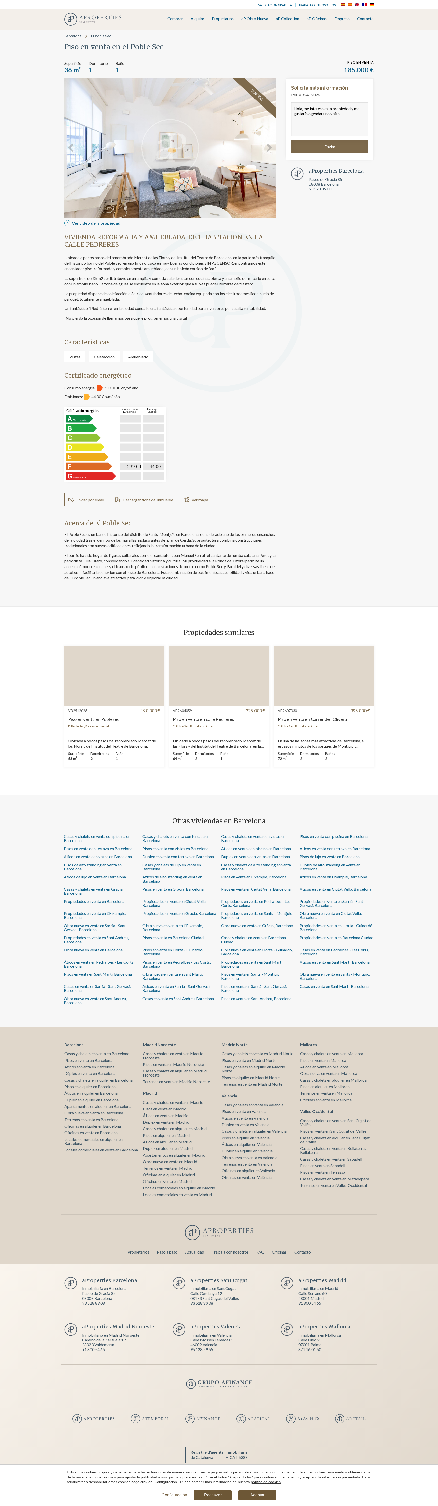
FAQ (260, 1251)
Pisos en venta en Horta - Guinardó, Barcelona (172, 951)
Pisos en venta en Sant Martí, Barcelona (98, 974)
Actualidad (194, 1251)
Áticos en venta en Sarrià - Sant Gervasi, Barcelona (176, 988)
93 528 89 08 (320, 188)
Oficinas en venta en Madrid (167, 1181)
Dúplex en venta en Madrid (166, 1122)
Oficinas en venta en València (247, 1177)
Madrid (150, 1093)
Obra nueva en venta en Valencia (249, 1157)
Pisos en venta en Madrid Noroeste (173, 1064)
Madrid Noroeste (159, 1044)
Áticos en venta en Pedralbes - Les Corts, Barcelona (99, 964)
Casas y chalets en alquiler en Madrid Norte (253, 1068)
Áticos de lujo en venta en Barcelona (95, 876)
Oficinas (279, 1251)
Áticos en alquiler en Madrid (167, 1141)
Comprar (175, 19)
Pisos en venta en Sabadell (322, 1165)
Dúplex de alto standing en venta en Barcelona (330, 866)
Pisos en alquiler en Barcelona (90, 1086)
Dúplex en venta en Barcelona (89, 1073)
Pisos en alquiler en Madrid (166, 1135)
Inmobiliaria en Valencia (211, 1335)
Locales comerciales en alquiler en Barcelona (93, 1141)
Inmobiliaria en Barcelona (104, 1288)
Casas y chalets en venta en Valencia (252, 1104)
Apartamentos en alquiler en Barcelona (97, 1106)
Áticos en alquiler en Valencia (247, 1144)
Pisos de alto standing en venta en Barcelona (93, 866)
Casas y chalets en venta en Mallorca (331, 1053)
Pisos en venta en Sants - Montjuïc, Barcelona (250, 976)
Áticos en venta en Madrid (165, 1115)
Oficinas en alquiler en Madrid (169, 1174)
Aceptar (257, 1495)
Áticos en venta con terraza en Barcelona (335, 848)
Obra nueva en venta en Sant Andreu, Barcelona (95, 1000)
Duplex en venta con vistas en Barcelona (255, 856)
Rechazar (213, 1495)
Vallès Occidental (316, 1111)
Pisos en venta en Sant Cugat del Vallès (333, 1131)
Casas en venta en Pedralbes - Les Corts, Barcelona (334, 951)
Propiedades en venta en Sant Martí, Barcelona (252, 964)
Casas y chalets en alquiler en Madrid (175, 1128)
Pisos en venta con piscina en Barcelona (334, 836)
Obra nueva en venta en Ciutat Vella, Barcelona (331, 915)
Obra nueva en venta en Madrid (170, 1161)
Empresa (342, 19)
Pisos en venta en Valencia (244, 1111)
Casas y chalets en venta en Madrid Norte (257, 1053)
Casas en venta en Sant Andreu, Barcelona (178, 998)
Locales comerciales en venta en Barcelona (101, 1149)
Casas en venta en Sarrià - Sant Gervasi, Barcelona (97, 988)
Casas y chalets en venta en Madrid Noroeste (173, 1055)
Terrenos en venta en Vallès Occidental (333, 1185)
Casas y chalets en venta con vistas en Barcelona (253, 838)
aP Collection (287, 19)
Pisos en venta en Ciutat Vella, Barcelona (256, 889)
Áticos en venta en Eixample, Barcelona (333, 876)
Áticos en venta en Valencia (245, 1118)
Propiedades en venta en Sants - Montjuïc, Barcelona (257, 915)
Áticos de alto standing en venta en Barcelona (172, 878)
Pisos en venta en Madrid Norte (249, 1060)
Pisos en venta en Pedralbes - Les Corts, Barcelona (176, 964)
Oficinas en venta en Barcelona (91, 1132)
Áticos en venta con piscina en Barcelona (256, 848)
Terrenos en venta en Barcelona (91, 1119)
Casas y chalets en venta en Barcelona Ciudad (253, 939)
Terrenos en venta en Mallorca (326, 1093)
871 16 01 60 (309, 1349)
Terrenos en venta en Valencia (247, 1164)
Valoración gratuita (275, 5)
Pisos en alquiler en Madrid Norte (251, 1077)
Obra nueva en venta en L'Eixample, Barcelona (172, 927)
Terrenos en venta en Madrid (167, 1168)
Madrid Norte (235, 1044)
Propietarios (223, 19)
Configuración (174, 1495)
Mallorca (308, 1044)
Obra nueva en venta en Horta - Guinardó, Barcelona (257, 951)
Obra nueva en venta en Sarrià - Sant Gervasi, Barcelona (95, 927)
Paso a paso (167, 1251)
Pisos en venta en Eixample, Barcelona (253, 876)
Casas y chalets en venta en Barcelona (96, 1053)
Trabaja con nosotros (317, 5)
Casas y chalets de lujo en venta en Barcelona (171, 866)
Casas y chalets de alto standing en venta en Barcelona (256, 866)
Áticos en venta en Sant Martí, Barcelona (335, 962)
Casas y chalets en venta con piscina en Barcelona (97, 838)
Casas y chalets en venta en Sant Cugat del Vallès (336, 1122)
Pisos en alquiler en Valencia (246, 1137)
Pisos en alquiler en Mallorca (325, 1086)
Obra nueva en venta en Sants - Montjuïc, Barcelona (335, 976)
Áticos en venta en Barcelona (89, 1066)
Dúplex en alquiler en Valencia (247, 1150)
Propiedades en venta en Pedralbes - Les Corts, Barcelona (255, 903)
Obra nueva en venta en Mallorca (328, 1073)
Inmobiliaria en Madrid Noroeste (110, 1335)
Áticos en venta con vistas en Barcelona (98, 856)
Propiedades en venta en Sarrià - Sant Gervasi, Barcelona (331, 903)
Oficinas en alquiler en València (248, 1170)
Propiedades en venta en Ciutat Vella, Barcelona (174, 903)
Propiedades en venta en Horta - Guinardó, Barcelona (336, 927)
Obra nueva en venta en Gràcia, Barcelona (257, 925)
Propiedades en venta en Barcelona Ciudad (336, 937)
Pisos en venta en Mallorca (323, 1060)
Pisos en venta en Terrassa (322, 1172)
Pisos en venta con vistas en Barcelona (175, 848)
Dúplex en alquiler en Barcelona (91, 1099)
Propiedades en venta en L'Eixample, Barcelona (95, 915)
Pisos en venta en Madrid (164, 1108)
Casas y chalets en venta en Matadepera (334, 1178)
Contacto (365, 19)
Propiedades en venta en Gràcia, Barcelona (179, 913)
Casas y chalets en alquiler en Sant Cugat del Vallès (335, 1139)
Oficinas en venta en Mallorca (326, 1099)
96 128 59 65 (201, 1349)
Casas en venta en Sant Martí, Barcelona (334, 986)
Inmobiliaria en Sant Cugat (213, 1288)
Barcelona (72, 36)
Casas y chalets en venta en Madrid (173, 1102)
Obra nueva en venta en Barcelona (93, 949)
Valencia (229, 1095)
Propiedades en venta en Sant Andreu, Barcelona (96, 939)
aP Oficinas (317, 19)
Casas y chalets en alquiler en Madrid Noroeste (175, 1072)
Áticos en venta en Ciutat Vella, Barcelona (335, 889)
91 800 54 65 (309, 1303)
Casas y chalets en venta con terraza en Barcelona (175, 838)
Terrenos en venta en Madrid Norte (252, 1084)
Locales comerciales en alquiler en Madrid (179, 1187)
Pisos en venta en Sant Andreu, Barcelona (256, 998)
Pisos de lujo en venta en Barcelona (330, 856)
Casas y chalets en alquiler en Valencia (254, 1131)
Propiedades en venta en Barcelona (94, 901)
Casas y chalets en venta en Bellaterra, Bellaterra (333, 1150)
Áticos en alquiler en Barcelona (91, 1093)
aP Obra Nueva (254, 19)
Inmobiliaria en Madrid (318, 1288)
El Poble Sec (101, 36)
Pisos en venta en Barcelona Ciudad (173, 937)
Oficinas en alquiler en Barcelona (92, 1126)
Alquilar (197, 19)
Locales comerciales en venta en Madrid (177, 1194)
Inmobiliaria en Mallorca (319, 1335)
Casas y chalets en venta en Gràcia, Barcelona (93, 891)
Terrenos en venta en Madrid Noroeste (176, 1081)
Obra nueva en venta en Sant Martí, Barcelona (172, 976)
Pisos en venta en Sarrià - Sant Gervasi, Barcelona (254, 988)
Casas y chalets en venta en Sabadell (331, 1159)
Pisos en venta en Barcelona (88, 1060)
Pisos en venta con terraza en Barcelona (98, 848)
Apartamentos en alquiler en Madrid (174, 1154)
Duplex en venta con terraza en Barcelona (178, 856)
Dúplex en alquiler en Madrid (168, 1148)
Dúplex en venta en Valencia (245, 1124)
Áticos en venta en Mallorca (324, 1066)
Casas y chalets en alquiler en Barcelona (98, 1080)
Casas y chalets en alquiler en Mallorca (333, 1080)
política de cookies (266, 1482)
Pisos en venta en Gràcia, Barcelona (173, 889)
